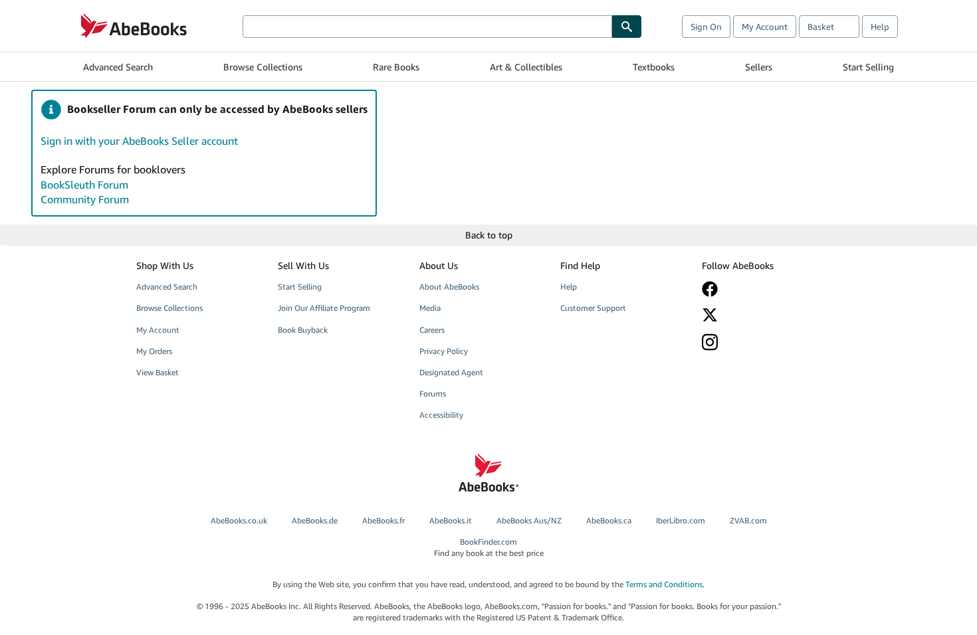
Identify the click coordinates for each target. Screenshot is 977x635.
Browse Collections (262, 66)
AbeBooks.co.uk (239, 520)
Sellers (758, 66)
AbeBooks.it (450, 520)
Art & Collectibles (526, 66)
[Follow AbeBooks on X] (763, 315)
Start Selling (868, 66)
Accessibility (441, 415)
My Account (765, 26)
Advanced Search (118, 66)
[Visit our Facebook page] (763, 289)
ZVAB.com (748, 520)
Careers (432, 330)
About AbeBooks (449, 287)
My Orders (154, 351)
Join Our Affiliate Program (324, 308)
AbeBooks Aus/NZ (529, 520)
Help (880, 26)
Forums (432, 394)
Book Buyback (303, 330)
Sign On (706, 26)
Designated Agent (451, 372)
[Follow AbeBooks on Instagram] (763, 341)
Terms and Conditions (664, 584)
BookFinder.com (489, 547)
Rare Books (396, 66)
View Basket (157, 372)
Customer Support (593, 308)
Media (430, 308)
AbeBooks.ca (608, 520)
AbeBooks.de (315, 520)
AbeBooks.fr (383, 520)
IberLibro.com (680, 520)
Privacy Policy (443, 351)
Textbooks (654, 66)
